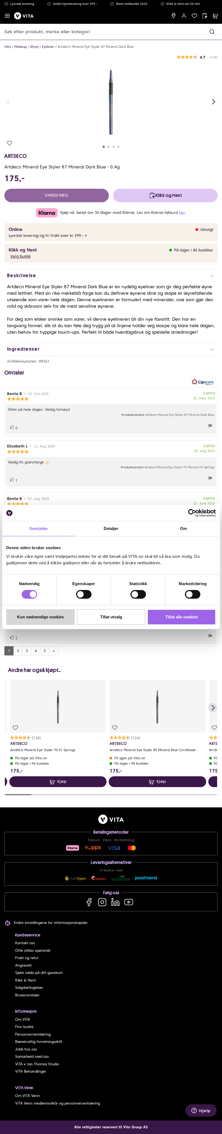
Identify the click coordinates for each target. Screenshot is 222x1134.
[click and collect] (205, 16)
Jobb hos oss (26, 1049)
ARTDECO (15, 156)
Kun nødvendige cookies (40, 617)
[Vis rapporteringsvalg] (210, 426)
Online (15, 229)
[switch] (84, 594)
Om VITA (22, 1019)
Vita (7, 47)
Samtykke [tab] (38, 528)
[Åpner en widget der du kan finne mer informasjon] (201, 1111)
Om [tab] (183, 528)
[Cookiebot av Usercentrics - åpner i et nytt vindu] (192, 513)
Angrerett (23, 965)
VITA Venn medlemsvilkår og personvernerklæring (57, 1103)
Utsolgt (206, 229)
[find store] (173, 16)
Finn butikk (24, 1027)
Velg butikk (20, 256)
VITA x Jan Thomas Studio (37, 1064)
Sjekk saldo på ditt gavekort (39, 973)
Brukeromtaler (27, 995)
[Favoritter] (194, 16)
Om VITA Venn (27, 1096)
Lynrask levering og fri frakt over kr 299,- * (48, 235)
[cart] (215, 16)
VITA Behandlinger (30, 1071)
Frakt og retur (27, 958)
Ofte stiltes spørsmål (32, 951)
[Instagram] (102, 902)
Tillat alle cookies (181, 617)
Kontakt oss (25, 943)
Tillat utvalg (111, 617)
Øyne (34, 47)
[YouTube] (128, 902)
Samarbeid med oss (32, 1057)
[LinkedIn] (115, 902)
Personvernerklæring (33, 1034)
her (182, 212)
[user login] (184, 16)
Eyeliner (48, 47)
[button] (212, 31)
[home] (24, 16)
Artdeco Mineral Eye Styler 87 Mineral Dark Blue (95, 47)
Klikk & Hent (25, 980)
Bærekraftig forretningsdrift (38, 1042)
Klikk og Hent (23, 250)
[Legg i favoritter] (9, 143)
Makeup (20, 47)
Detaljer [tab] (111, 528)
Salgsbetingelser (29, 988)
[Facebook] (88, 902)
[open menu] (7, 16)
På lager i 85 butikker (193, 250)
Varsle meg (56, 195)
